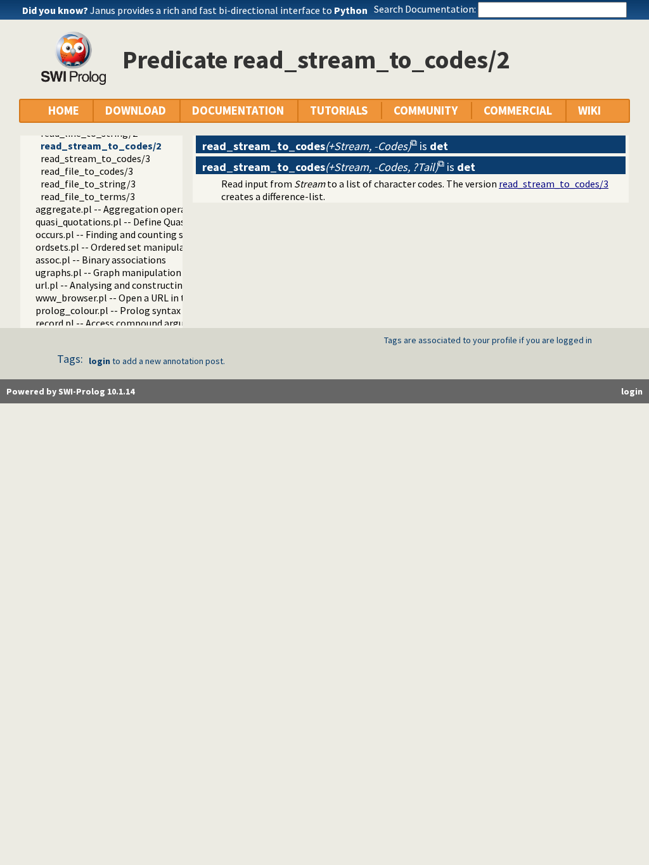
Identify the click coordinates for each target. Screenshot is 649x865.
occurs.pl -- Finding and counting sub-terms (129, 234)
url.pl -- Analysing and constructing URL (121, 285)
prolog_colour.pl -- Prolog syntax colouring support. (149, 310)
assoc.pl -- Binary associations (100, 259)
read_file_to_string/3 (88, 183)
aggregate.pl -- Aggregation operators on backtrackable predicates (182, 209)
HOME (63, 110)
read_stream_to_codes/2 (101, 145)
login (99, 361)
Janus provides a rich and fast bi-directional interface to (229, 10)
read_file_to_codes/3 (87, 171)
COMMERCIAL (518, 110)
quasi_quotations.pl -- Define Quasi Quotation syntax (150, 221)
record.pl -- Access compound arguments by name (143, 323)
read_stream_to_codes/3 (95, 158)
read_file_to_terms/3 (88, 196)
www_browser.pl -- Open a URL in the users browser (146, 297)
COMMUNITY (426, 110)
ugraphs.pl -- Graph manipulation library (123, 272)
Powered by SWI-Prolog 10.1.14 (70, 391)
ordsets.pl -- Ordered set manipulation (119, 247)
